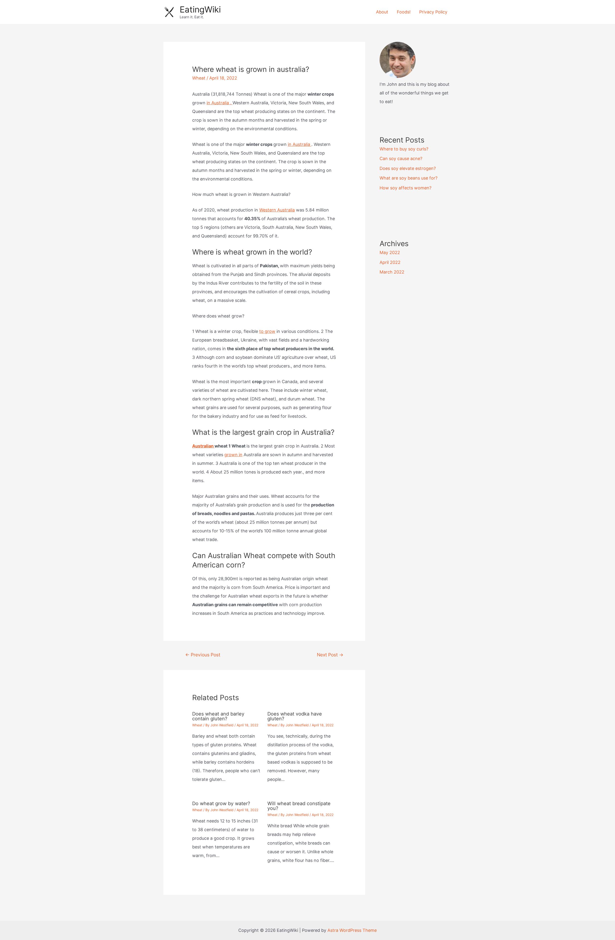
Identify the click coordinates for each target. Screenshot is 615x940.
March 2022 (392, 271)
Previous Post (202, 655)
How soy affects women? (405, 187)
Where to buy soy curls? (404, 148)
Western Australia (277, 209)
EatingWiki (200, 9)
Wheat (198, 78)
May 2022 (390, 252)
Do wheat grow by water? (221, 803)
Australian (203, 445)
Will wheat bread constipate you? (299, 806)
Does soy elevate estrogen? (408, 168)
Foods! (404, 11)
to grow (267, 331)
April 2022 (390, 262)
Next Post (330, 655)
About (382, 11)
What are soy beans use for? (408, 178)
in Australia (299, 144)
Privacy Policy (433, 11)
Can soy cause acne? (401, 158)
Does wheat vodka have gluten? (294, 716)
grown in (233, 454)
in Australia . (220, 102)
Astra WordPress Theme (352, 930)
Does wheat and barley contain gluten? (218, 716)
